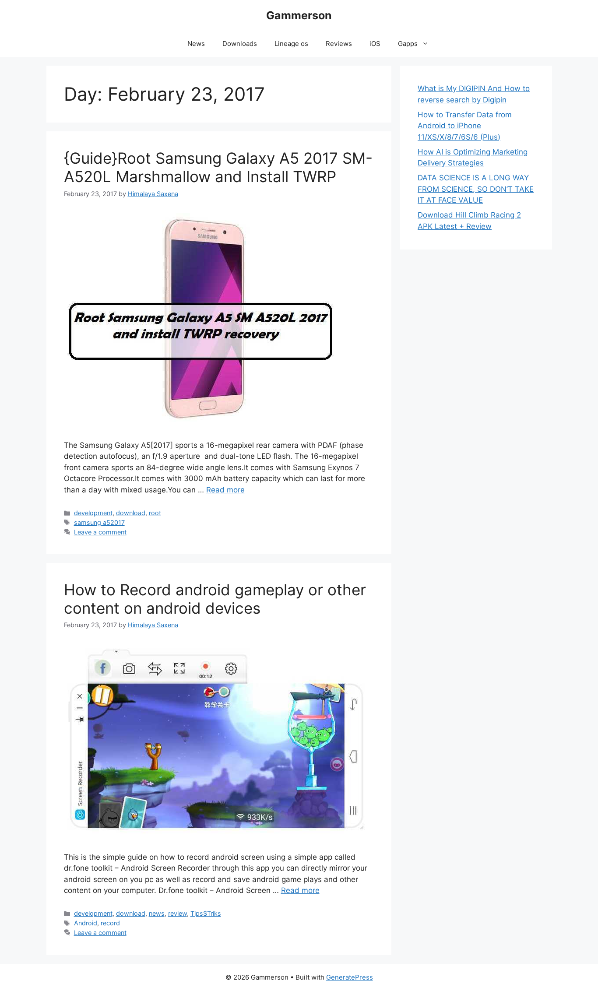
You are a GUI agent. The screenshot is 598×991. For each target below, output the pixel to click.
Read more (225, 489)
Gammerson (299, 15)
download (130, 513)
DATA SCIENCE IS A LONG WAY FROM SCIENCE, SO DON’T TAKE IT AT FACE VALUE (476, 188)
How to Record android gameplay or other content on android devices (215, 598)
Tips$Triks (205, 913)
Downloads (239, 43)
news (157, 913)
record (110, 923)
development (93, 513)
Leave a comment (100, 532)
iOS (374, 43)
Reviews (339, 43)
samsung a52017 (99, 522)
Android (85, 923)
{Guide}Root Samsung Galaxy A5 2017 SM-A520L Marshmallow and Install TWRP (218, 167)
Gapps (408, 43)
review (177, 913)
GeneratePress (349, 977)
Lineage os (291, 43)
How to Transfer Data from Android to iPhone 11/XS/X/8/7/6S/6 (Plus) (465, 125)
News (196, 43)
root (155, 513)
